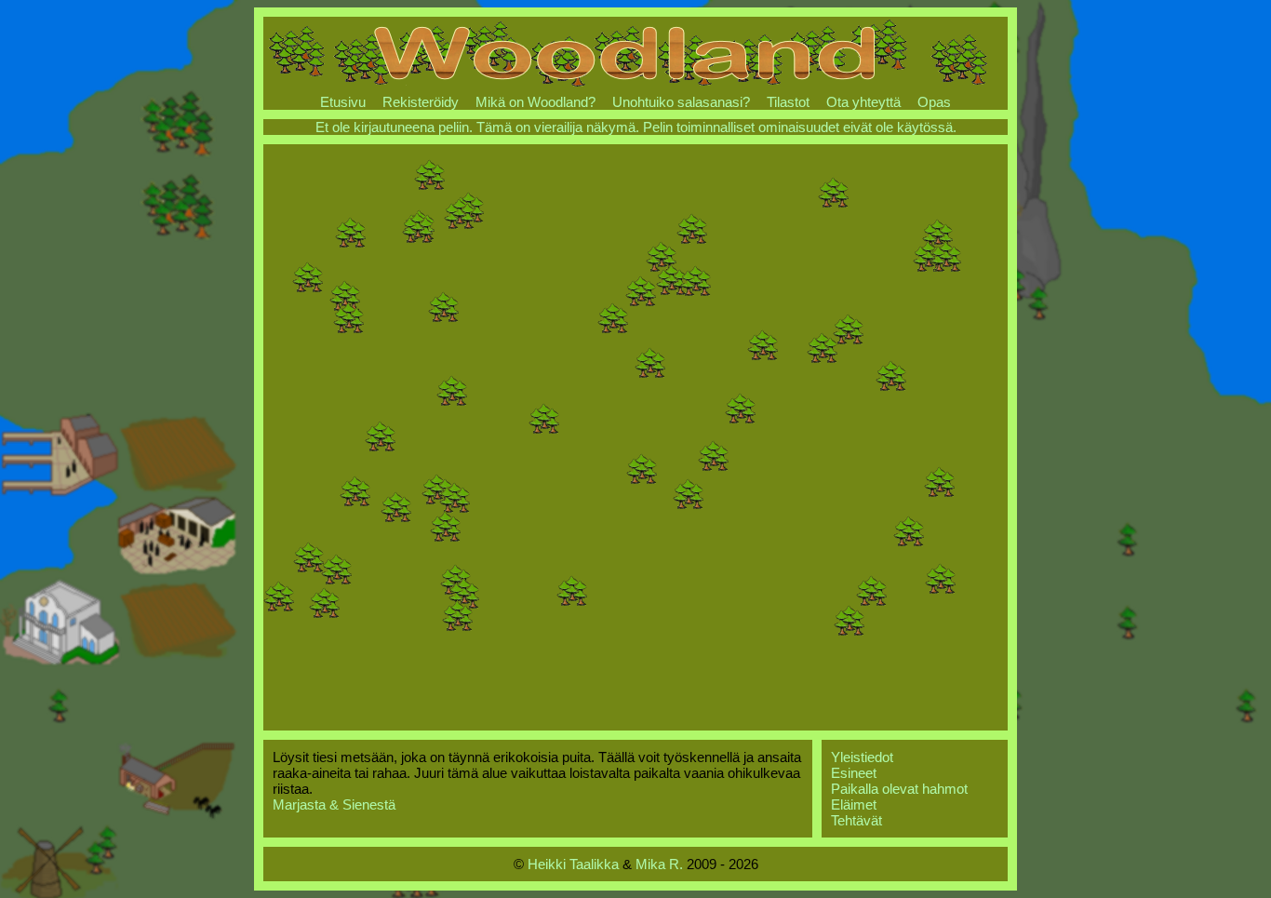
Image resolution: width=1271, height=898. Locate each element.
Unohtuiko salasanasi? (681, 102)
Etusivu (343, 102)
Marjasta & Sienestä (334, 804)
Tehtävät (856, 820)
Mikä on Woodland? (535, 102)
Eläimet (853, 804)
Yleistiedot (862, 757)
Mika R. (659, 864)
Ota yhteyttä (863, 102)
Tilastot (788, 102)
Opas (934, 102)
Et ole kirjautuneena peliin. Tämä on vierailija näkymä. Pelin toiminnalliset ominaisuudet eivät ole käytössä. (636, 127)
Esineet (853, 773)
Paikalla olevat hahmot (899, 789)
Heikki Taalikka (573, 864)
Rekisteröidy (420, 102)
